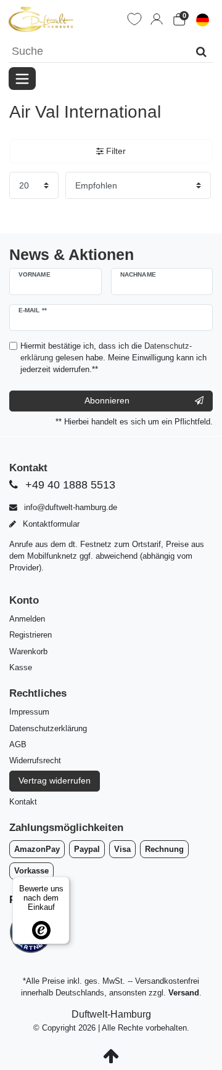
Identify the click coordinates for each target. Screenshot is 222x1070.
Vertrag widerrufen (54, 780)
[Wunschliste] (134, 19)
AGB (18, 744)
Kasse (20, 667)
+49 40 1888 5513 (68, 485)
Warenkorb (28, 651)
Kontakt (23, 801)
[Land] (202, 19)
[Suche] (201, 51)
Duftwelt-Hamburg (111, 1014)
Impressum (29, 711)
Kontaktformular (50, 524)
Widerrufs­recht (35, 760)
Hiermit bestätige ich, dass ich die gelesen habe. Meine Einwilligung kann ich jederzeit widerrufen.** (113, 357)
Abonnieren (107, 400)
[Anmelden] (156, 19)
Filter (115, 151)
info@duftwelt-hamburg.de (69, 507)
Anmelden (27, 618)
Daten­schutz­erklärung (48, 728)
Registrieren (30, 634)
